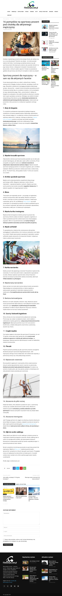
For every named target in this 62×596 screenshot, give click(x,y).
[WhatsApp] (24, 468)
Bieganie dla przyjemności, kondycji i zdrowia (54, 42)
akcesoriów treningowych (29, 424)
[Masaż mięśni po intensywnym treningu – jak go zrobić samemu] (45, 562)
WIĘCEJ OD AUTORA (21, 484)
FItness (27, 11)
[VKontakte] (14, 586)
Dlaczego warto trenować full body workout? (32, 478)
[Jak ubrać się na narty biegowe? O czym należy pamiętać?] (45, 49)
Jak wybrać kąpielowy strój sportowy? (45, 68)
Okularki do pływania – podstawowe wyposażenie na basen (54, 27)
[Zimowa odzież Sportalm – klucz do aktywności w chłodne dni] (34, 491)
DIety (36, 11)
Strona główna (6, 19)
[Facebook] (14, 468)
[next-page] (6, 504)
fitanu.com (17, 449)
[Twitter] (17, 468)
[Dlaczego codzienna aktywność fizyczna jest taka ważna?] (55, 77)
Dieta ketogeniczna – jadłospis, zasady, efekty (53, 571)
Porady (56, 11)
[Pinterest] (21, 468)
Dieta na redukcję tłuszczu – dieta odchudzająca (46, 83)
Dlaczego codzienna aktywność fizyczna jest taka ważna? (55, 84)
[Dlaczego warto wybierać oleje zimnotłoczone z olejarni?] (25, 569)
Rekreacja (14, 11)
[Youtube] (18, 586)
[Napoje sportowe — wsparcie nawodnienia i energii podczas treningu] (8, 491)
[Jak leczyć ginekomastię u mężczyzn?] (21, 491)
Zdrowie (51, 11)
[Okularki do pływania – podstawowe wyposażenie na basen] (45, 27)
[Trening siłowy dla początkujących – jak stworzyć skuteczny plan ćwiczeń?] (45, 34)
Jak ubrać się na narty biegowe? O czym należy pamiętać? (53, 49)
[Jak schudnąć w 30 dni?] (25, 562)
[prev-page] (4, 504)
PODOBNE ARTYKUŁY (9, 484)
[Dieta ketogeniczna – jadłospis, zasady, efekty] (45, 571)
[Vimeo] (11, 586)
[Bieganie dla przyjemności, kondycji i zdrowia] (45, 42)
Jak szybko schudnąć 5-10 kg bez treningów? (11, 478)
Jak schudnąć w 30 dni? (35, 561)
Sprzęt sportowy (43, 11)
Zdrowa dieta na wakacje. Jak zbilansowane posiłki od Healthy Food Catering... (34, 578)
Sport (8, 11)
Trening (32, 11)
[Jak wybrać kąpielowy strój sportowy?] (46, 63)
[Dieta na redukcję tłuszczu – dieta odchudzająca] (46, 77)
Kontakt (9, 15)
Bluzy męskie (27, 201)
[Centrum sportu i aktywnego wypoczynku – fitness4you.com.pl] (31, 5)
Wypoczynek (21, 11)
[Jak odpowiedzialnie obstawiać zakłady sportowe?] (55, 63)
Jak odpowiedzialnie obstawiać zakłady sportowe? (55, 70)
